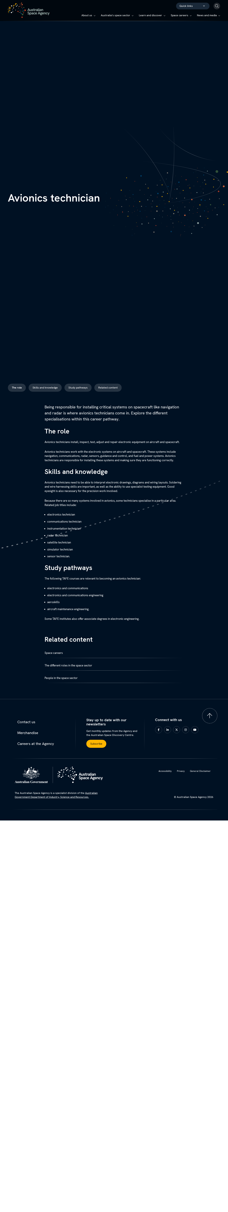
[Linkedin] (168, 729)
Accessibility (165, 771)
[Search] (216, 6)
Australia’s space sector (115, 15)
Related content (108, 387)
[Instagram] (186, 729)
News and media (207, 15)
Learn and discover (150, 15)
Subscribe (96, 743)
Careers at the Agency (35, 743)
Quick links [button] (186, 6)
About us (86, 15)
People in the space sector (61, 678)
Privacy (181, 771)
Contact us (26, 722)
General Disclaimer (200, 771)
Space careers (179, 15)
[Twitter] (177, 729)
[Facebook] (159, 729)
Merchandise (27, 732)
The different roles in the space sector (68, 665)
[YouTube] (195, 729)
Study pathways (78, 387)
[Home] (29, 10)
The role (17, 387)
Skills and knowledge (45, 387)
